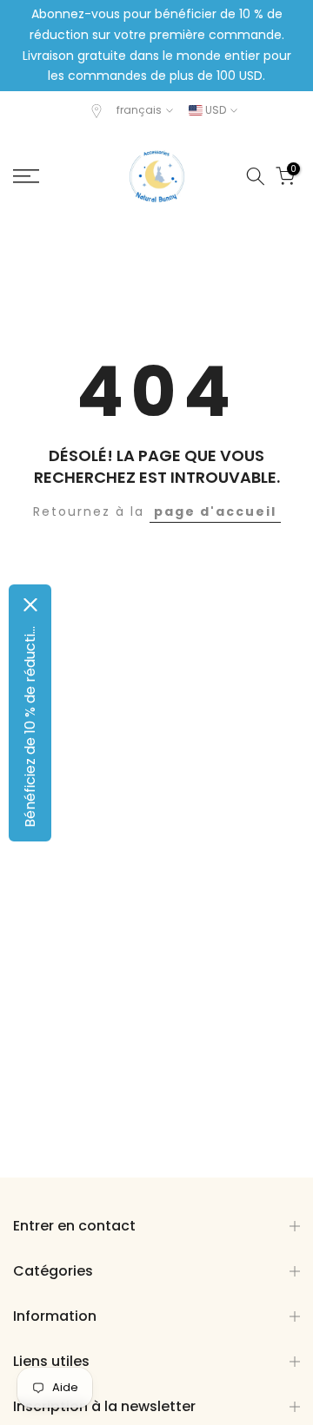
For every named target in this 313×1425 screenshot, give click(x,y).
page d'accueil (215, 511)
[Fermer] (30, 604)
